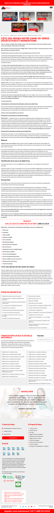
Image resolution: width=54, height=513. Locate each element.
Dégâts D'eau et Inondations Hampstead (38, 352)
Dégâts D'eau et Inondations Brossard (10, 361)
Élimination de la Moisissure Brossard (37, 370)
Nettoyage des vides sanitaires (35, 303)
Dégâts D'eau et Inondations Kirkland (37, 359)
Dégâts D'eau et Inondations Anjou (10, 352)
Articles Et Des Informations (36, 442)
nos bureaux (13, 438)
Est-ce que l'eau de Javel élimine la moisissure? (12, 305)
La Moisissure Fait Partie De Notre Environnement (13, 310)
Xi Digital (51, 507)
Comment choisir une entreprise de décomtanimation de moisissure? (14, 302)
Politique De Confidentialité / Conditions (39, 446)
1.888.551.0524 (43, 224)
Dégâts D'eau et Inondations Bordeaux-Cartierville (13, 356)
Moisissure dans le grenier (34, 296)
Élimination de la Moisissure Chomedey (37, 377)
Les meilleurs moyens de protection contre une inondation (12, 315)
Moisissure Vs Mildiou (33, 300)
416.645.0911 (7, 434)
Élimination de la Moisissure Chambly (37, 373)
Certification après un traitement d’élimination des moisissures (13, 299)
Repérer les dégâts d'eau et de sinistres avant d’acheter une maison (39, 325)
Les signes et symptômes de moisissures (11, 318)
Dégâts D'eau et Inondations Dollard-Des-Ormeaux (13, 374)
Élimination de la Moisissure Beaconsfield (38, 363)
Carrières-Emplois (33, 444)
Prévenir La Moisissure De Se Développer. (38, 307)
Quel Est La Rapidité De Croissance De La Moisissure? (40, 312)
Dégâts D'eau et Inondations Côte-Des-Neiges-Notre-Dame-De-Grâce (12, 371)
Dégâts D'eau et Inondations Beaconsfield (11, 354)
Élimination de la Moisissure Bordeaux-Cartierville (39, 366)
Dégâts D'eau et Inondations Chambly (10, 363)
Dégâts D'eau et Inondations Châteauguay (11, 366)
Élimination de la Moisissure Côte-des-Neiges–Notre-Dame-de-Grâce (40, 380)
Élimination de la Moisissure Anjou (36, 361)
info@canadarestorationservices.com (12, 428)
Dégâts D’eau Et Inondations (36, 434)
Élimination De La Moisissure (36, 436)
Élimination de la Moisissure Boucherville (37, 368)
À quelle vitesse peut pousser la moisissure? (12, 296)
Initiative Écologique (34, 440)
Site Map (31, 432)
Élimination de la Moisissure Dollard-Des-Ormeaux (40, 383)
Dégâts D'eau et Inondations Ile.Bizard (37, 354)
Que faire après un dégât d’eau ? (36, 310)
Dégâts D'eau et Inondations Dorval (10, 376)
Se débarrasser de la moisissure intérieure (38, 327)
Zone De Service (33, 430)
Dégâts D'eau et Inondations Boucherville (11, 359)
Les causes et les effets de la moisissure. (11, 312)
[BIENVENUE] (1, 35)
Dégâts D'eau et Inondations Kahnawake (38, 356)
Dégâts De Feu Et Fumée (35, 438)
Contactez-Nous (33, 428)
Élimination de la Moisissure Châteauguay (38, 375)
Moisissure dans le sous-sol (35, 298)
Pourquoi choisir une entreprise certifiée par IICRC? (40, 305)
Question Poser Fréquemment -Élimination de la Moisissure (39, 321)
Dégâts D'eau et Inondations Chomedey (11, 368)
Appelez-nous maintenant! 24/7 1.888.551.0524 (27, 511)
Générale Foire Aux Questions (8, 307)
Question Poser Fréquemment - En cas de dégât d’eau (39, 318)
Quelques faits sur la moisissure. (36, 314)
